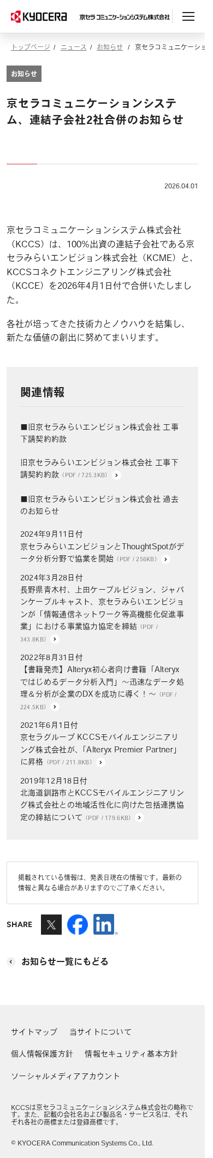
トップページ (30, 47)
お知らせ (110, 47)
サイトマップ (34, 1032)
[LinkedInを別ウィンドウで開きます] (105, 929)
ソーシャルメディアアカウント (65, 1076)
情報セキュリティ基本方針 (131, 1054)
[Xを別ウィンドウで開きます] (51, 929)
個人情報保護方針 (42, 1054)
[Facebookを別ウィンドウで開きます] (77, 929)
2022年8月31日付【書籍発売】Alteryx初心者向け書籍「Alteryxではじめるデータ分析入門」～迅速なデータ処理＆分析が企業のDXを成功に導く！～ (102, 682)
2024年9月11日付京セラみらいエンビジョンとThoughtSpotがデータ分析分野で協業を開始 (102, 546)
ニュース (74, 47)
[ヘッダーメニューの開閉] (188, 16)
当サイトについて (100, 1032)
